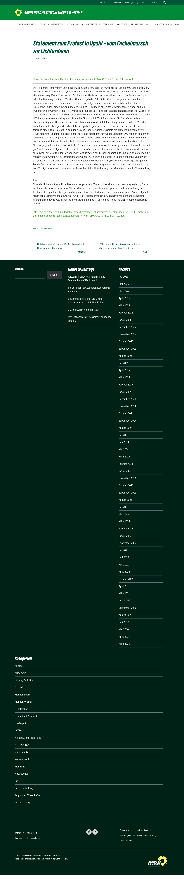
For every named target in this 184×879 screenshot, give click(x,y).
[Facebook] (89, 832)
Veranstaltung (22, 802)
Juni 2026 (124, 283)
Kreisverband (22, 759)
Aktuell (36, 228)
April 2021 (124, 586)
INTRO (18, 730)
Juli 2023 (123, 507)
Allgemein (20, 672)
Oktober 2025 (126, 341)
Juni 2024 (124, 442)
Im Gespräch (21, 723)
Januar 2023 (125, 535)
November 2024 (127, 406)
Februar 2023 (126, 528)
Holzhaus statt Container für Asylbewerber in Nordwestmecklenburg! (61, 248)
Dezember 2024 (127, 399)
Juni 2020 (124, 622)
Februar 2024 (126, 463)
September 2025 (127, 348)
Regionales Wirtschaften (28, 795)
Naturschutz (21, 773)
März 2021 (124, 593)
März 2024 (124, 456)
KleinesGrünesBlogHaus (28, 737)
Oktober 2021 (126, 579)
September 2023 (127, 492)
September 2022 (127, 543)
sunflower (35, 858)
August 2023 (125, 499)
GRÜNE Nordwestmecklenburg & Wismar (53, 12)
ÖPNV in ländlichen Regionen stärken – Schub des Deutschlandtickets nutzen (122, 248)
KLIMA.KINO (22, 744)
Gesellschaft (21, 709)
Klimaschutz (21, 752)
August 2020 (125, 614)
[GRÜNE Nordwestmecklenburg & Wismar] (18, 12)
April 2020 (124, 636)
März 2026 (124, 305)
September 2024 (127, 420)
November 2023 (127, 478)
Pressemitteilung (24, 788)
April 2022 (124, 571)
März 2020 (124, 643)
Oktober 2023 (126, 485)
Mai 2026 (124, 291)
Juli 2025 (123, 363)
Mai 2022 (124, 564)
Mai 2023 (124, 514)
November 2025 (127, 334)
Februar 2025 (126, 384)
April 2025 (124, 370)
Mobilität (20, 766)
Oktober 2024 (126, 413)
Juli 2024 (123, 435)
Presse (18, 781)
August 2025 (125, 355)
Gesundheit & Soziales (27, 716)
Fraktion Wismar (23, 701)
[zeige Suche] (164, 2)
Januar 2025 (125, 391)
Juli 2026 (123, 276)
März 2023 (124, 521)
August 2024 (125, 427)
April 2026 (124, 298)
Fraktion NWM (46, 228)
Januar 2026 (125, 319)
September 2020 (127, 607)
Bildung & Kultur (24, 680)
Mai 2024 (124, 449)
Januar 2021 (125, 600)
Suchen (19, 269)
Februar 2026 (126, 312)
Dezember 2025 (127, 327)
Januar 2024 (125, 471)
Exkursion (20, 687)
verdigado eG (61, 858)
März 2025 (124, 377)
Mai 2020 (124, 629)
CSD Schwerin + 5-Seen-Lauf (83, 309)
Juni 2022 (124, 557)
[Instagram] (95, 832)
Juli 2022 (123, 550)
